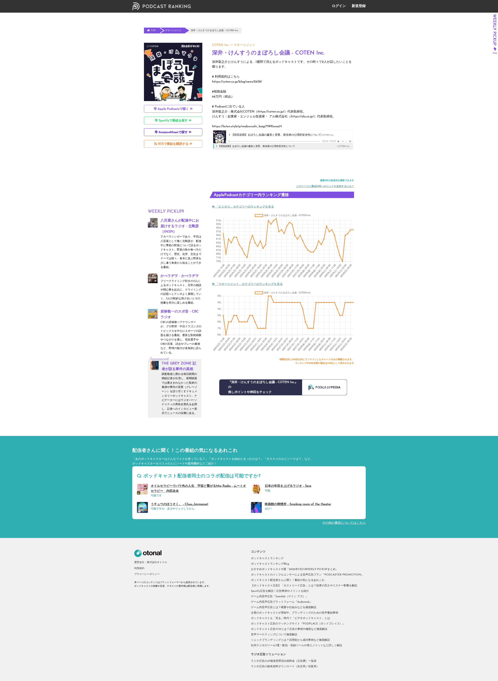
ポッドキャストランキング (267, 558)
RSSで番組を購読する (173, 144)
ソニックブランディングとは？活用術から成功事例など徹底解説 (290, 640)
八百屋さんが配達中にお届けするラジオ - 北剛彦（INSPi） (179, 226)
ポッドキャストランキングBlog (270, 563)
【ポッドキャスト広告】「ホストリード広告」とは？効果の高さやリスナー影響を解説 (304, 585)
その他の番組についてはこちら (344, 523)
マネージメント (244, 45)
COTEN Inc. (220, 45)
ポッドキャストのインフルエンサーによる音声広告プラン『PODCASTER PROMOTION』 (307, 574)
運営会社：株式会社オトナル (150, 562)
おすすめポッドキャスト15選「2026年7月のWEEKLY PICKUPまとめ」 (294, 569)
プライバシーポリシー (147, 574)
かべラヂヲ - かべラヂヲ (179, 276)
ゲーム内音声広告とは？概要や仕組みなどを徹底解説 (283, 607)
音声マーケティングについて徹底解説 (274, 634)
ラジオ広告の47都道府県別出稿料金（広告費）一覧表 (284, 661)
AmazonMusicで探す (173, 132)
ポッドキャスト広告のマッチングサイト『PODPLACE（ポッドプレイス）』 (298, 623)
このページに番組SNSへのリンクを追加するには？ (325, 186)
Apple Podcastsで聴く (173, 109)
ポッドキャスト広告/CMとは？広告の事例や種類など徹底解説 (289, 629)
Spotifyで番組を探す (173, 120)
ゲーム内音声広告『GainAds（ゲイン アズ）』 (279, 596)
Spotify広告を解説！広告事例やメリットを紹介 (280, 591)
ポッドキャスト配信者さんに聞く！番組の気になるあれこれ (287, 580)
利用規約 (139, 568)
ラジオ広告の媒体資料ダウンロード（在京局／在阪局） (285, 666)
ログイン (339, 6)
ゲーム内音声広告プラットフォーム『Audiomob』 (281, 602)
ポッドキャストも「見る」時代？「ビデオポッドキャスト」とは (290, 618)
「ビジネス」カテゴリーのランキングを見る (244, 206)
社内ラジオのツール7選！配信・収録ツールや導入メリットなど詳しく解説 (296, 645)
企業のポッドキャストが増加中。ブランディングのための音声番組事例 (294, 612)
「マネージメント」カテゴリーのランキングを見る (249, 284)
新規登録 (359, 6)
